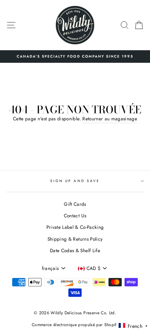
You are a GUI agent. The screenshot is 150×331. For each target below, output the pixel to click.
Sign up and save (75, 180)
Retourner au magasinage (109, 118)
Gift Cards (75, 204)
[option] (75, 56)
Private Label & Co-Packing (75, 227)
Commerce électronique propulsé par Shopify (75, 325)
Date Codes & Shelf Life (75, 250)
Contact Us (75, 215)
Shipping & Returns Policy (75, 238)
